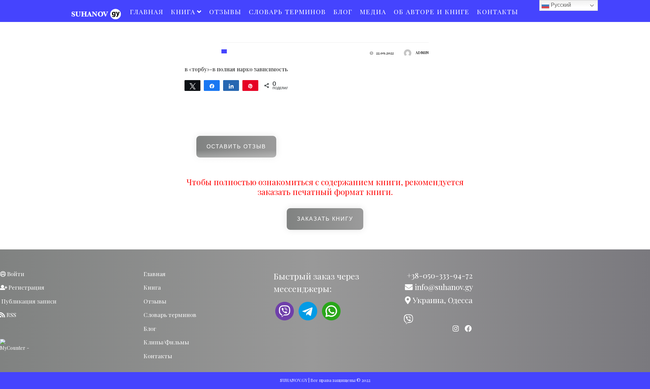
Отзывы (225, 11)
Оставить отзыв (236, 146)
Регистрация (25, 287)
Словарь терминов (287, 11)
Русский (560, 5)
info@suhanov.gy (443, 287)
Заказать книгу (325, 219)
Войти (15, 273)
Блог (342, 11)
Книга (183, 11)
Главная (147, 11)
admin (422, 52)
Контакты (497, 11)
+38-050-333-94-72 (439, 275)
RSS (10, 314)
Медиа (373, 11)
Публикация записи (28, 301)
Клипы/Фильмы (166, 342)
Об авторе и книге (432, 11)
